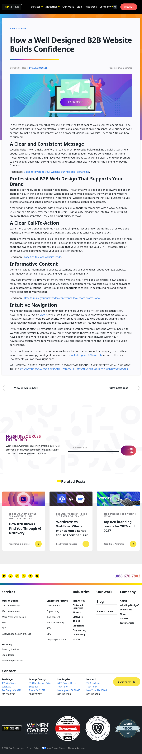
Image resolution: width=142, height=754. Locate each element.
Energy (76, 639)
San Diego (7, 679)
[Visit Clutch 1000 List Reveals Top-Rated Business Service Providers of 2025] (127, 728)
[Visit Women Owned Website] (37, 728)
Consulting (79, 634)
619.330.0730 (8, 694)
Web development (11, 611)
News (123, 614)
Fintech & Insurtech (78, 606)
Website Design (10, 600)
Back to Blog (19, 28)
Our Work (68, 6)
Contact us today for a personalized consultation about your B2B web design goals (74, 369)
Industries (51, 6)
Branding (7, 644)
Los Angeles (63, 679)
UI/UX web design (11, 605)
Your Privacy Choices (56, 748)
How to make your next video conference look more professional (62, 298)
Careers (124, 618)
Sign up (130, 450)
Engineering (79, 630)
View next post (118, 388)
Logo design (8, 654)
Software (78, 616)
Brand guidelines (10, 649)
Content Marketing (57, 600)
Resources (91, 6)
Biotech (77, 612)
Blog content (53, 616)
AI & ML (77, 621)
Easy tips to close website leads (42, 257)
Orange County (37, 679)
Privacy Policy (33, 748)
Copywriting (52, 611)
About (123, 600)
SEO (4, 622)
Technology (79, 600)
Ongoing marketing (56, 639)
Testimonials (127, 623)
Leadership (126, 609)
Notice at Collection (77, 748)
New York (91, 679)
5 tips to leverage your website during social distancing (56, 171)
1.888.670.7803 (126, 576)
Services (35, 6)
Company (105, 6)
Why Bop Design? (129, 605)
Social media (53, 605)
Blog (79, 6)
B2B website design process (16, 633)
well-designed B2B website (86, 355)
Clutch (43, 314)
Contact (128, 7)
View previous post (26, 388)
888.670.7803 (35, 694)
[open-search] (115, 7)
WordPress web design (14, 616)
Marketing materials (12, 660)
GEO (4, 628)
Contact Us (126, 682)
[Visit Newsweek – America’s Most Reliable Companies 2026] (67, 728)
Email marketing (55, 622)
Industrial (78, 625)
